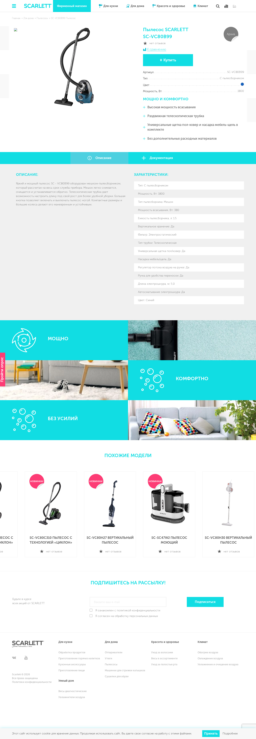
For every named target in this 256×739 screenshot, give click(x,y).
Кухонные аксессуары (72, 664)
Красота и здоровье (171, 6)
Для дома (137, 6)
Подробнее (230, 733)
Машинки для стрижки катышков (125, 670)
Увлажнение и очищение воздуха (218, 664)
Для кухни (110, 6)
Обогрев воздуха (208, 652)
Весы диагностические (72, 691)
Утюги (108, 658)
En (234, 6)
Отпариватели (113, 652)
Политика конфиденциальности (32, 681)
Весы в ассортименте (164, 658)
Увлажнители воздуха (71, 697)
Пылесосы (111, 664)
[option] (46, 514)
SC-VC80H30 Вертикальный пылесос (164, 540)
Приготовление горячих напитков (79, 658)
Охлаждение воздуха (210, 658)
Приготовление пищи (71, 670)
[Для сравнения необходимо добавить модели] (226, 6)
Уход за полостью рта (164, 664)
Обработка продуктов (71, 652)
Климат (203, 6)
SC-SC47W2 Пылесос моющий (105, 540)
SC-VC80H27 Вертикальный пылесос (46, 540)
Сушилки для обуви (117, 676)
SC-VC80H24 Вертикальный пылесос (223, 540)
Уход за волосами (162, 652)
